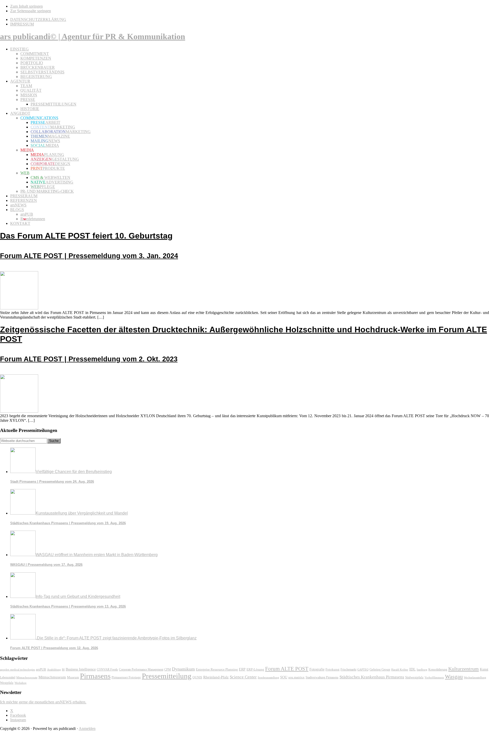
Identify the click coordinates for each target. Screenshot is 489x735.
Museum (73, 677)
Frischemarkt (348, 669)
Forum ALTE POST (286, 669)
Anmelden (87, 728)
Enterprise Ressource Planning (217, 669)
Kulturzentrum (463, 669)
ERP (242, 669)
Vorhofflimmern (434, 677)
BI (63, 669)
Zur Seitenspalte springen (30, 11)
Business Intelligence (81, 669)
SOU (283, 677)
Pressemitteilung (167, 676)
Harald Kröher (399, 669)
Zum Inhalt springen (26, 6)
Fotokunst (332, 669)
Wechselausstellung (475, 677)
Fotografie (316, 669)
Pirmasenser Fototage (126, 677)
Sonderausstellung (268, 677)
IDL (412, 669)
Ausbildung (54, 669)
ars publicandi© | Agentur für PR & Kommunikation (92, 36)
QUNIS (197, 677)
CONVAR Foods (107, 669)
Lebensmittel (7, 677)
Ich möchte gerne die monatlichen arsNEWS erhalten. (43, 702)
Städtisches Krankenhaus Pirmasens (371, 677)
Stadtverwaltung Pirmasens (322, 677)
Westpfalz (6, 683)
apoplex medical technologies (17, 669)
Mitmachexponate (26, 677)
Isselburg (422, 669)
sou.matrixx (296, 677)
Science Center (243, 677)
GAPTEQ (363, 669)
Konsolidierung (437, 669)
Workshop (20, 682)
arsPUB (41, 669)
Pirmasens (95, 676)
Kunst (484, 669)
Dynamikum (183, 669)
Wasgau (454, 676)
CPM (167, 669)
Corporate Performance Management (141, 669)
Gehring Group (380, 669)
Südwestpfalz (414, 677)
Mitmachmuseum (52, 677)
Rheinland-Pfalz (216, 677)
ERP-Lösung (255, 669)
